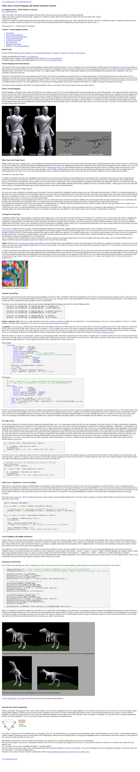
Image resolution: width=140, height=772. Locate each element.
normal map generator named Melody (32, 243)
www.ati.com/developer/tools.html (13, 230)
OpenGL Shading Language (105, 332)
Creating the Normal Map (14, 38)
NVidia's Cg (18, 327)
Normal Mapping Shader (43, 53)
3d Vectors (71, 53)
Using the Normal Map (13, 40)
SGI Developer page (49, 299)
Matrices (64, 53)
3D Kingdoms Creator (117, 67)
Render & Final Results (13, 44)
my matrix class (17, 497)
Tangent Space (80, 53)
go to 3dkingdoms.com (9, 759)
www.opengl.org (32, 56)
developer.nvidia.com (55, 58)
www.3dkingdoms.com (9, 11)
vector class (18, 439)
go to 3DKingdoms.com (24, 2)
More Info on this (125, 415)
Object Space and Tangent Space (16, 37)
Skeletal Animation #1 (26, 53)
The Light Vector (11, 42)
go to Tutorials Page (8, 2)
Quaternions (56, 53)
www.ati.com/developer (54, 60)
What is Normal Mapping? (14, 35)
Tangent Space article (54, 167)
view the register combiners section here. (55, 323)
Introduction (10, 33)
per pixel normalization (21, 46)
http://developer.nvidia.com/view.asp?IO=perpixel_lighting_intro (68, 752)
